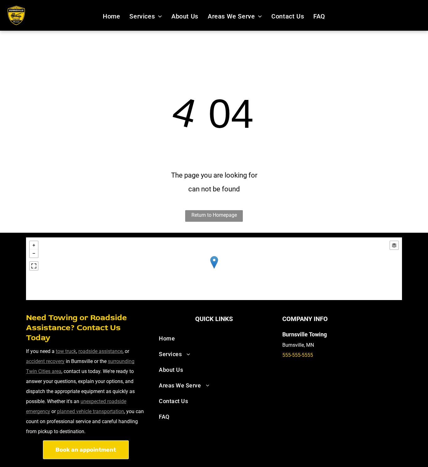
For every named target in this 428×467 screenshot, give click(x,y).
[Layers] (394, 245)
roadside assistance (100, 351)
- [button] (34, 253)
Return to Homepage (214, 215)
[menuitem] (111, 16)
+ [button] (34, 245)
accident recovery (45, 361)
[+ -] (214, 268)
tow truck (66, 351)
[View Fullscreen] (34, 266)
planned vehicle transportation (90, 411)
